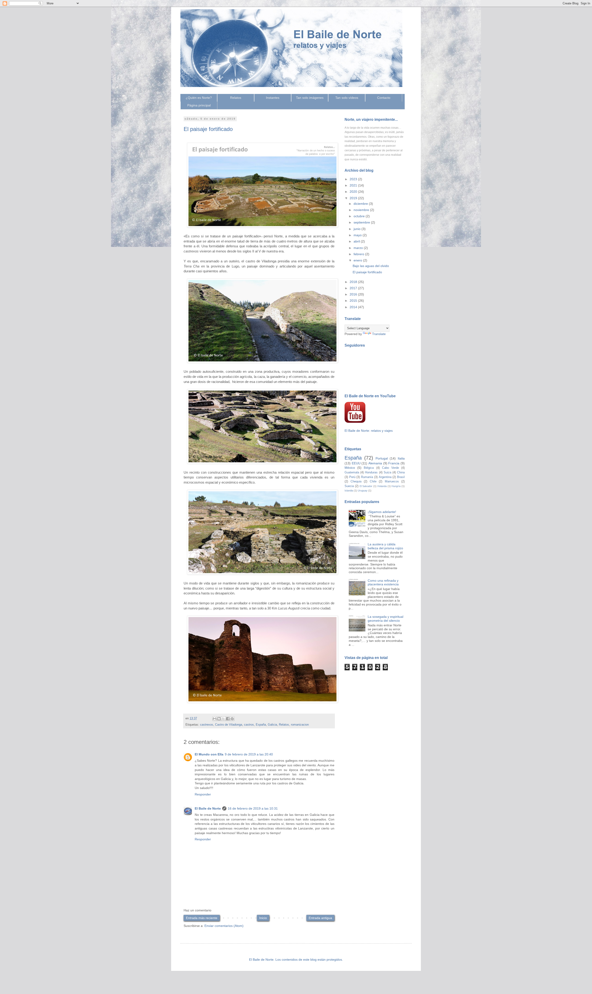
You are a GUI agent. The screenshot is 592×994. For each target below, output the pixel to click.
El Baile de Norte (208, 808)
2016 (354, 294)
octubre (360, 216)
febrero (359, 254)
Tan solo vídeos (346, 97)
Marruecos (392, 481)
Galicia (272, 724)
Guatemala (352, 472)
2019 (354, 198)
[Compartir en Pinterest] (232, 718)
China (401, 472)
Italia (401, 458)
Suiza (387, 472)
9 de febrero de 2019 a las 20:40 (249, 754)
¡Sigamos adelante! (382, 512)
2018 (354, 282)
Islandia (349, 490)
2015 (354, 300)
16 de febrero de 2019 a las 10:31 (253, 808)
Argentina (385, 477)
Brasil (401, 477)
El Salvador (366, 486)
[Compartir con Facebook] (227, 718)
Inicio (263, 918)
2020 (354, 191)
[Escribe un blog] (219, 718)
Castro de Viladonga (228, 724)
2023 (354, 179)
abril (357, 241)
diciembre (361, 203)
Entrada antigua (320, 918)
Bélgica (369, 467)
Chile (373, 481)
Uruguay (362, 490)
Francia (393, 463)
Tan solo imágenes (310, 97)
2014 (354, 307)
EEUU (356, 463)
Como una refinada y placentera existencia (383, 582)
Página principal (199, 105)
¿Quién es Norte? (199, 97)
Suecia (349, 486)
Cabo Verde (390, 467)
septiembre (362, 222)
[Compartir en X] (223, 718)
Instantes (272, 97)
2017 (354, 288)
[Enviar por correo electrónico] (214, 718)
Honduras (371, 472)
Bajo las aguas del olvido (371, 266)
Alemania (375, 463)
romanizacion (300, 724)
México (350, 467)
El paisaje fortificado (367, 272)
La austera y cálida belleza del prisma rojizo (385, 546)
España (261, 724)
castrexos (206, 724)
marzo (359, 248)
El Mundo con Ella (209, 754)
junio (357, 229)
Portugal (382, 458)
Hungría (396, 486)
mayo (358, 235)
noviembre (362, 210)
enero (358, 260)
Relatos (235, 97)
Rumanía (367, 477)
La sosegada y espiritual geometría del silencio (385, 618)
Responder (203, 794)
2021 (354, 185)
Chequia (356, 481)
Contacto (383, 97)
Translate (379, 334)
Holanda (382, 486)
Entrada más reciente (201, 918)
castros (249, 724)
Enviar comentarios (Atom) (224, 926)
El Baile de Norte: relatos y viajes (369, 430)
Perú (352, 477)
